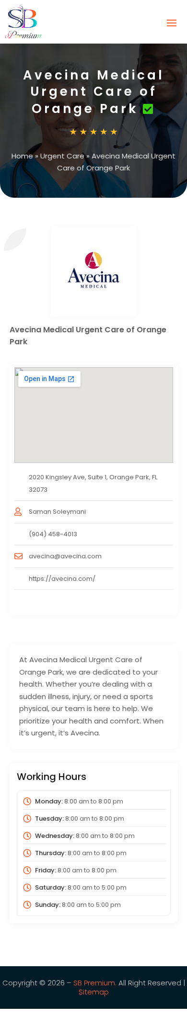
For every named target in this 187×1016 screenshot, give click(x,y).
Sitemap (94, 992)
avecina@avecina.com (65, 556)
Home (22, 156)
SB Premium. (95, 983)
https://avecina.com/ (62, 578)
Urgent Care (62, 156)
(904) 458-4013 (53, 534)
